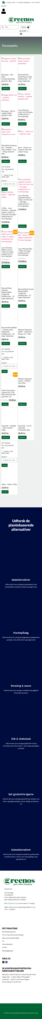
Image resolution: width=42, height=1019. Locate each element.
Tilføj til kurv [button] (6, 88)
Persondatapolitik (7, 944)
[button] (21, 34)
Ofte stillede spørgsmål (8, 932)
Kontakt (4, 947)
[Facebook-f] (6, 962)
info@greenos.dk (12, 903)
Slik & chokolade (21, 739)
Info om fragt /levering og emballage (12, 935)
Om (3, 941)
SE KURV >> (24, 31)
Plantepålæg (21, 633)
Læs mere (5, 226)
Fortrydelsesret (7, 951)
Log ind (3, 6)
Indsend (5, 189)
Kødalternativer (21, 580)
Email (4, 180)
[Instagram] (3, 962)
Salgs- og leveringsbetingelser (10, 938)
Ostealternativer (21, 850)
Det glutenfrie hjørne (21, 794)
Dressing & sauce (21, 686)
